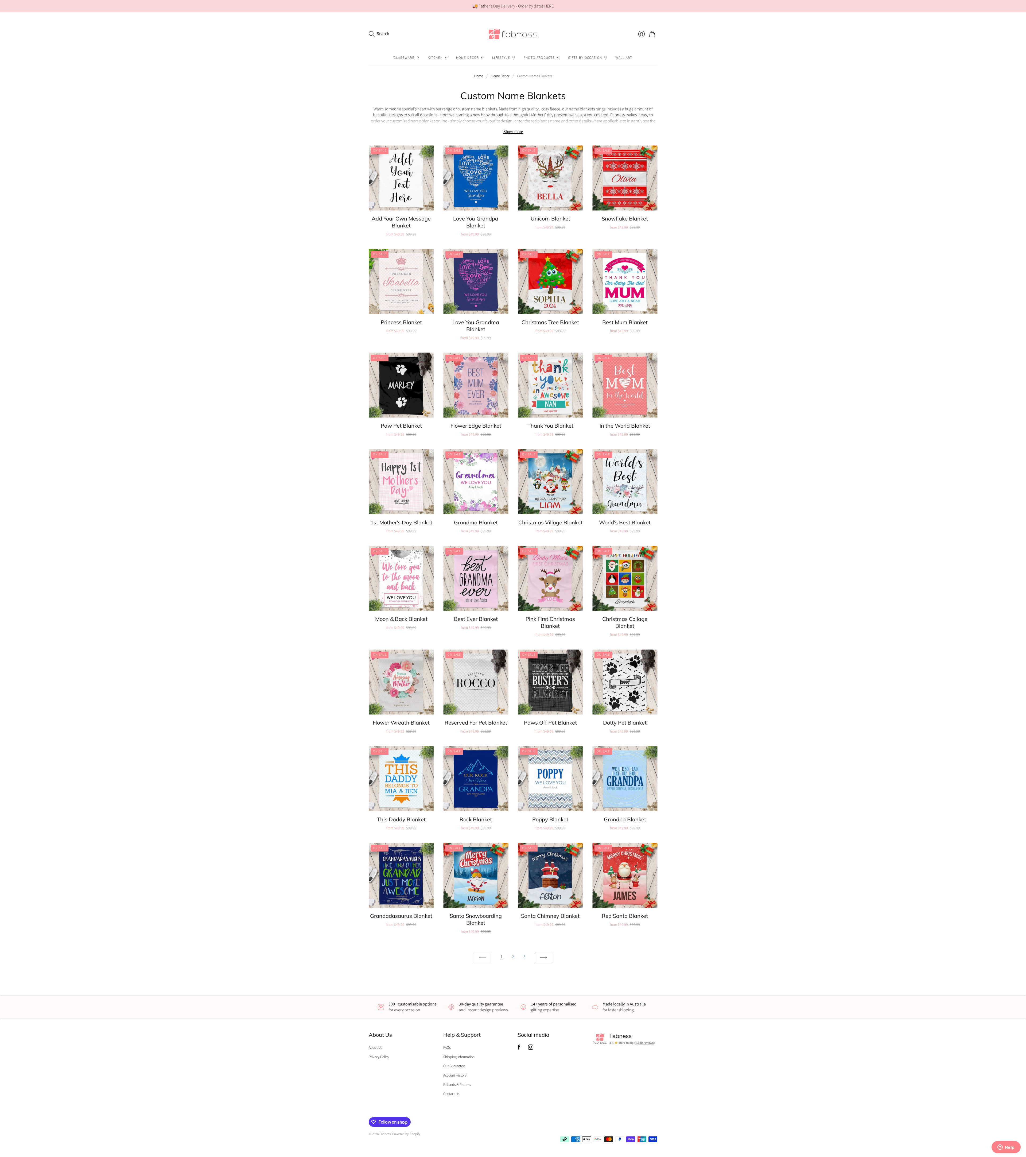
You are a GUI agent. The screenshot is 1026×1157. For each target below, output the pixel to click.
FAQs (447, 1047)
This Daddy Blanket (401, 819)
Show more (513, 131)
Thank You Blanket (550, 425)
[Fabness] (513, 34)
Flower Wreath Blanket (401, 722)
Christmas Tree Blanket (550, 322)
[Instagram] (530, 1048)
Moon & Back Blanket (401, 619)
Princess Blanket (401, 322)
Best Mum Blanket (625, 322)
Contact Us (451, 1094)
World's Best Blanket (625, 522)
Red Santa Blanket (625, 915)
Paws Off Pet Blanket (550, 722)
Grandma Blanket (476, 522)
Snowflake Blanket (625, 218)
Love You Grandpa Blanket (475, 222)
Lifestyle (501, 57)
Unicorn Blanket (550, 218)
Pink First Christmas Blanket (550, 622)
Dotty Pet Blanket (625, 722)
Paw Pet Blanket (401, 425)
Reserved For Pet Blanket (476, 722)
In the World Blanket (625, 425)
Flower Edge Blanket (475, 425)
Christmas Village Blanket (550, 522)
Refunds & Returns (457, 1085)
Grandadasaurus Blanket (401, 915)
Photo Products (539, 57)
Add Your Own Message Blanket (401, 222)
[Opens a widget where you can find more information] (1006, 1147)
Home (478, 76)
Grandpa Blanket (625, 819)
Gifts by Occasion (585, 57)
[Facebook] (519, 1048)
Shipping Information (459, 1057)
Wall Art (623, 57)
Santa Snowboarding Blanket (476, 919)
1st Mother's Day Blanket (401, 522)
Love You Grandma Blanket (475, 325)
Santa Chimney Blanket (550, 915)
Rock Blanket (476, 819)
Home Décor (467, 57)
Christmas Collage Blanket (624, 622)
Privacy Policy (379, 1057)
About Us (375, 1047)
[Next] (543, 957)
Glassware (404, 57)
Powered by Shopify (406, 1134)
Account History (455, 1075)
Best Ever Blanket (476, 619)
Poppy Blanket (550, 819)
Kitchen (435, 57)
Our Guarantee (454, 1066)
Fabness (385, 1134)
